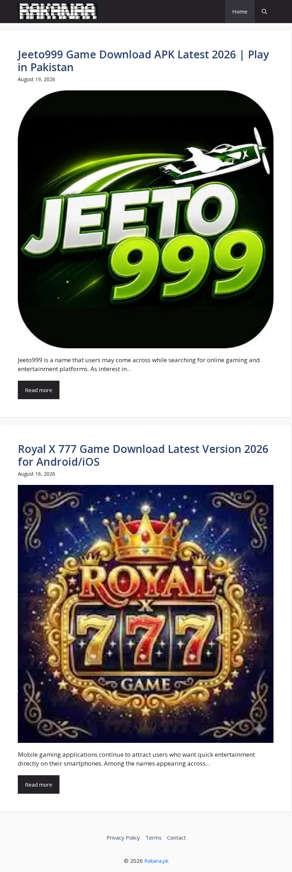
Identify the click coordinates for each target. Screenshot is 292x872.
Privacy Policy (123, 837)
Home (239, 11)
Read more (38, 389)
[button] (264, 11)
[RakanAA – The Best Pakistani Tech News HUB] (58, 11)
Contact (176, 837)
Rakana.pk (156, 860)
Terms (153, 837)
